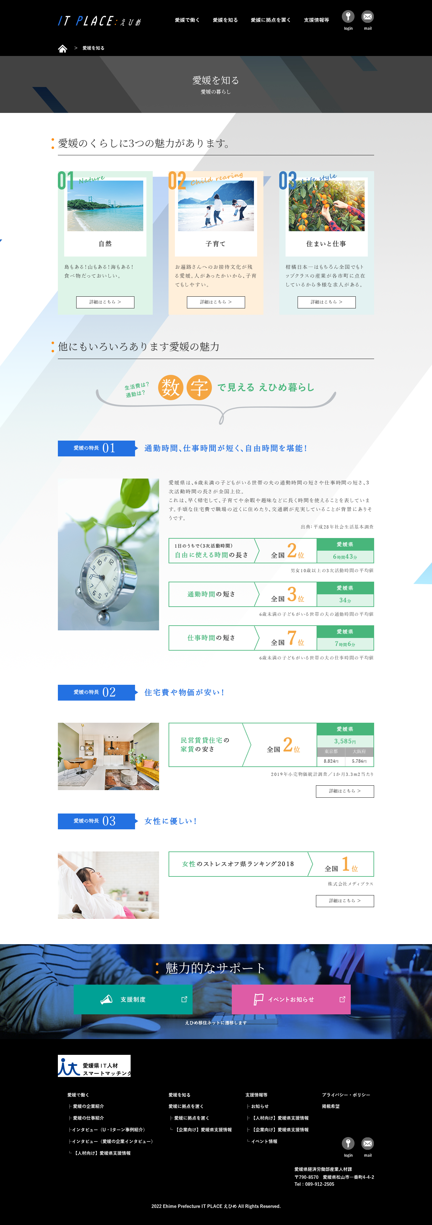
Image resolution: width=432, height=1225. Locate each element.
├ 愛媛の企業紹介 (85, 1106)
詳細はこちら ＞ (105, 302)
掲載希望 (331, 1106)
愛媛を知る (225, 20)
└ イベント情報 (261, 1141)
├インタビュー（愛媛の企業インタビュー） (111, 1141)
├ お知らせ (257, 1106)
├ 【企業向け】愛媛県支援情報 (277, 1130)
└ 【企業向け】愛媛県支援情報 (200, 1130)
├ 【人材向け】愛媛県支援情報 (277, 1118)
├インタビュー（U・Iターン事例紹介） (107, 1130)
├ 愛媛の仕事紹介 (85, 1118)
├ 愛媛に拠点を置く (189, 1118)
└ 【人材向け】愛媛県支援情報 (99, 1153)
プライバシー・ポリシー (346, 1095)
